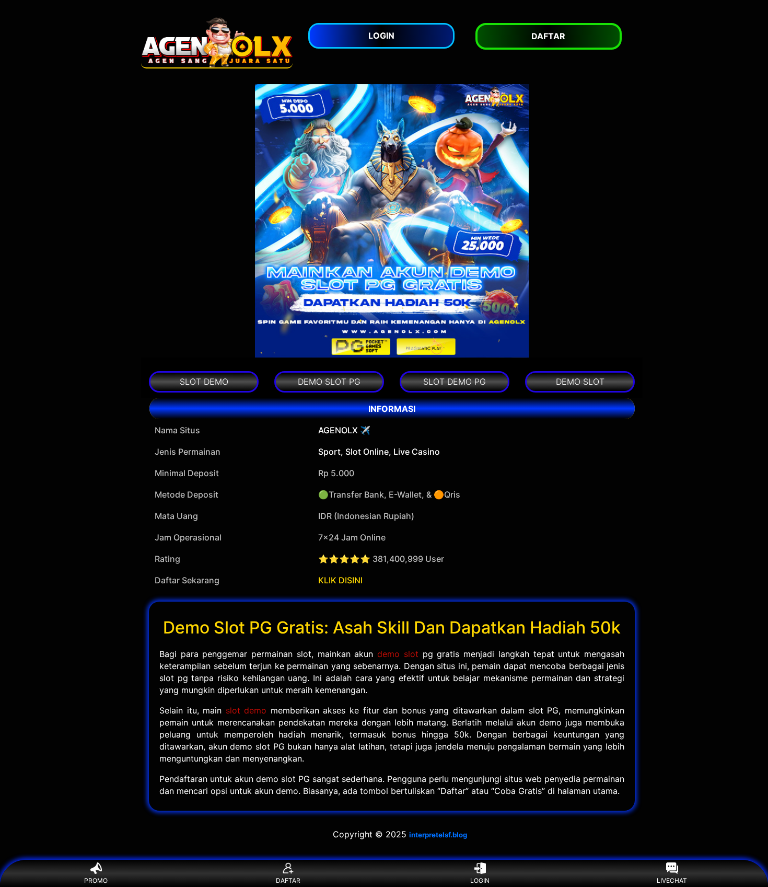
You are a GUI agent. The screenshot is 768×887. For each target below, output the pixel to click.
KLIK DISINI (340, 580)
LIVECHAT (672, 880)
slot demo (246, 710)
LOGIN (480, 880)
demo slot (397, 654)
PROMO (96, 880)
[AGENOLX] (217, 42)
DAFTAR (288, 880)
